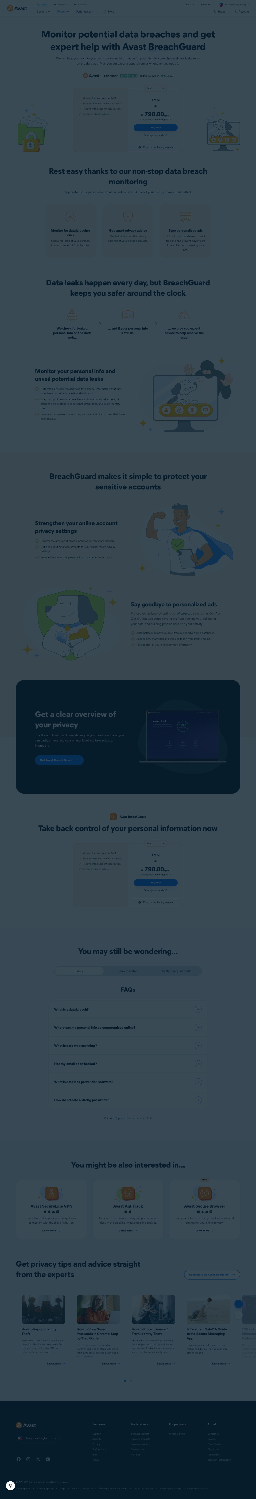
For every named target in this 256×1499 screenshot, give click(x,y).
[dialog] (128, 749)
